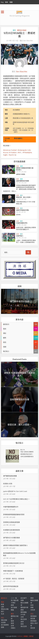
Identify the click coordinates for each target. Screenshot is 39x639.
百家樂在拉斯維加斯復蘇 (11, 522)
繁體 (11, 2)
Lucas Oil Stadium (10, 152)
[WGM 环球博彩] (19, 12)
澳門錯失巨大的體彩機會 (11, 538)
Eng (2, 2)
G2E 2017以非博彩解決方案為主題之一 (16, 499)
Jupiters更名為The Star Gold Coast (15, 491)
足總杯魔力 (19, 236)
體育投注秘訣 (21, 30)
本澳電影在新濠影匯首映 (11, 530)
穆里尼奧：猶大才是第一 (24, 197)
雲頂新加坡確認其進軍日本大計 (13, 563)
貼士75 (22, 450)
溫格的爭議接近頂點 (22, 210)
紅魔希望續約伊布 (21, 223)
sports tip (13, 155)
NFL (20, 152)
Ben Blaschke (28, 41)
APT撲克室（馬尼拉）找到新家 (13, 579)
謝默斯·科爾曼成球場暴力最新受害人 (24, 169)
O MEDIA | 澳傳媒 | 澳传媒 (25, 636)
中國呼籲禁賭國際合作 (10, 507)
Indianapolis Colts (25, 150)
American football (10, 150)
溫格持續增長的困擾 (22, 181)
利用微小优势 (7, 484)
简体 (6, 2)
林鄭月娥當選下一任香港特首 (13, 571)
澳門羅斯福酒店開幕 (19, 301)
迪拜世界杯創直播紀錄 (10, 586)
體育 (14, 30)
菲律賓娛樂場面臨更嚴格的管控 (13, 514)
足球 (17, 166)
